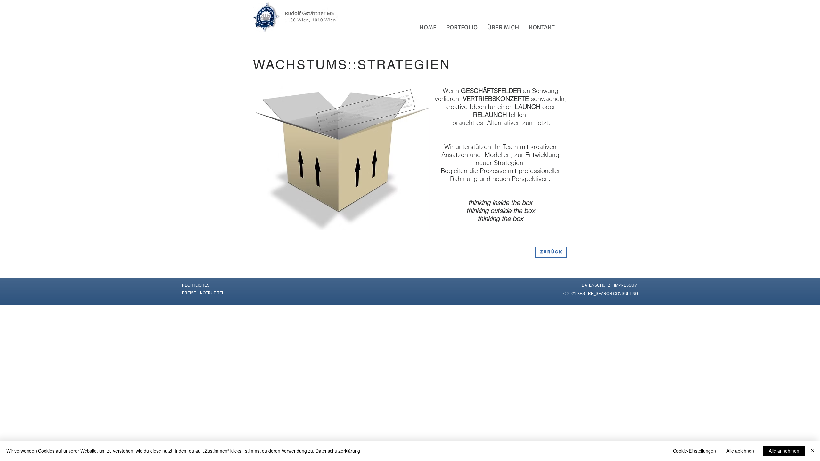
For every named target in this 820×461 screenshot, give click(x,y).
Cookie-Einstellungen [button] (694, 451)
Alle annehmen (784, 451)
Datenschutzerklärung (338, 451)
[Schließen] (812, 451)
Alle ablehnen (740, 451)
